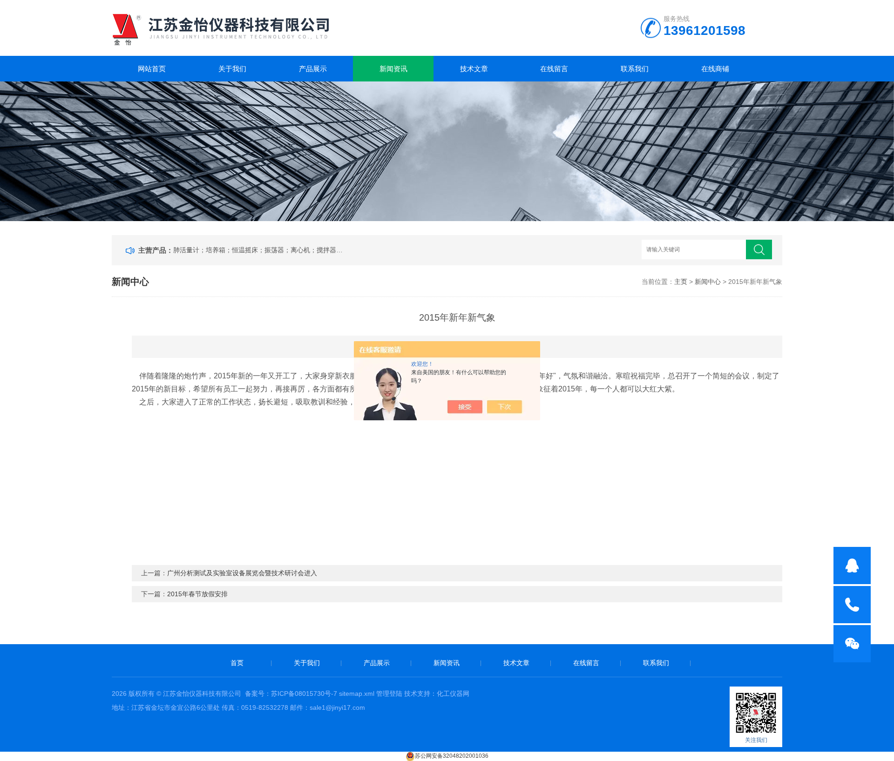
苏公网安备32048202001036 (451, 756)
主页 (680, 281)
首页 (237, 663)
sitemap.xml (356, 693)
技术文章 (474, 69)
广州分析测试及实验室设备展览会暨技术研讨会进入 (242, 573)
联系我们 (635, 69)
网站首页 (152, 69)
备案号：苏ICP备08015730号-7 (291, 693)
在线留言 (554, 69)
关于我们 (232, 69)
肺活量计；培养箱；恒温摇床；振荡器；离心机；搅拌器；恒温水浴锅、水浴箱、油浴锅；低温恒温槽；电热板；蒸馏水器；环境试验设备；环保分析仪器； (259, 250)
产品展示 (313, 69)
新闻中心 (708, 281)
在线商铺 (715, 69)
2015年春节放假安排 (197, 594)
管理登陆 (389, 693)
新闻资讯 (393, 69)
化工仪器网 (453, 693)
